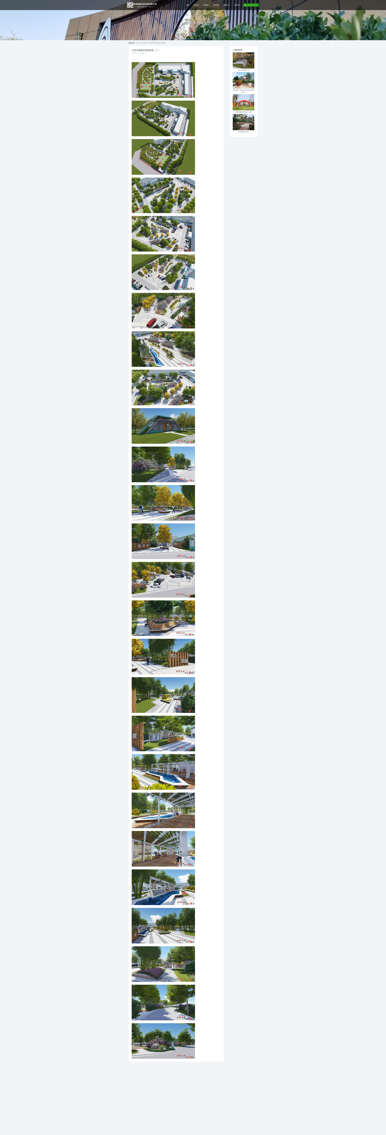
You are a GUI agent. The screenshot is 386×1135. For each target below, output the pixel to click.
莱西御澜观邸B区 (243, 132)
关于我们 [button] (195, 5)
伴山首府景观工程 (243, 70)
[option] (193, 20)
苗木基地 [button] (216, 5)
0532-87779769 (251, 5)
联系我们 (237, 5)
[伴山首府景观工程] (243, 60)
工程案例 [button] (206, 5)
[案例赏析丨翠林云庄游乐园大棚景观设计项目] (243, 80)
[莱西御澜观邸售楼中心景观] (243, 102)
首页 (187, 5)
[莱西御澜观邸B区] (243, 122)
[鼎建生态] (142, 5)
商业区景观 (153, 43)
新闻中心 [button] (227, 5)
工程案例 (144, 43)
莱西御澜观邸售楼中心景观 (243, 112)
